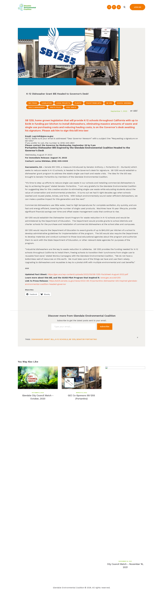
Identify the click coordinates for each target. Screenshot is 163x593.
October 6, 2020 (38, 392)
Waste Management (36, 107)
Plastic (78, 103)
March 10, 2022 (81, 392)
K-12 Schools (61, 339)
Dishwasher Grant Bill (42, 339)
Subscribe (104, 326)
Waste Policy (55, 107)
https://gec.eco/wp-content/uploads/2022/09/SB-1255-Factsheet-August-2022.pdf (88, 274)
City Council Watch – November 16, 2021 (125, 566)
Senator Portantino (86, 339)
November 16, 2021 (125, 561)
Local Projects (63, 103)
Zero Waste (71, 107)
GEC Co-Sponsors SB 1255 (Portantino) (81, 397)
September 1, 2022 (119, 111)
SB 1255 (109, 103)
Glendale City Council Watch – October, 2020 (37, 397)
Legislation (47, 103)
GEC (133, 111)
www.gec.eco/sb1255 (110, 277)
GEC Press (32, 103)
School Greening (124, 103)
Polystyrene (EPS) (93, 103)
